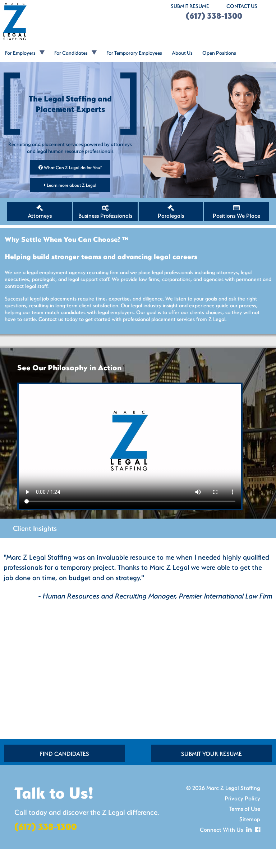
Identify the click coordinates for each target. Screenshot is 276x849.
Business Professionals (105, 215)
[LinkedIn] (248, 829)
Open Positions (219, 52)
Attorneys (40, 215)
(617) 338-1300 (214, 15)
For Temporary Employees (134, 52)
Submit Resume (190, 6)
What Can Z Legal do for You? (72, 167)
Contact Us (241, 6)
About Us (182, 52)
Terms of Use (244, 808)
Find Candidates (64, 753)
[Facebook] (256, 829)
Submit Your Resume (211, 753)
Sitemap (249, 819)
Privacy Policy (242, 798)
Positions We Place (236, 215)
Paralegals (171, 215)
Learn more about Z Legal (71, 185)
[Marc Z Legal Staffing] (69, 21)
